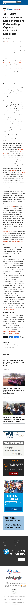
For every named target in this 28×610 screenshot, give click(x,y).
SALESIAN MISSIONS (19, 596)
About (4, 542)
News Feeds (17, 542)
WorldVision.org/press (9, 331)
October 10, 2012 (8, 38)
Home (4, 540)
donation (5, 241)
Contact (5, 545)
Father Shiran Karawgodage (10, 345)
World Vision (13, 170)
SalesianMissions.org (17, 241)
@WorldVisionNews (13, 333)
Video (16, 545)
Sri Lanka (22, 172)
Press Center (17, 540)
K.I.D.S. (18, 345)
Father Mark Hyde (14, 344)
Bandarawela (6, 344)
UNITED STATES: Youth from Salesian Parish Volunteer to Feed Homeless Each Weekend (14, 419)
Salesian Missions (7, 231)
